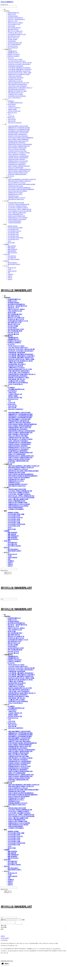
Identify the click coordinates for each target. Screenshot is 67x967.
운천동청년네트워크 (13, 16)
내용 (23, 919)
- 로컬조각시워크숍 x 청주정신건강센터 (18, 172)
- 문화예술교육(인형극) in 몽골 (15, 186)
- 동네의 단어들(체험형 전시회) (15, 214)
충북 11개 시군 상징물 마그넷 (15, 31)
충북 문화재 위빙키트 (13, 29)
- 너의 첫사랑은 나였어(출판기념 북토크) (18, 207)
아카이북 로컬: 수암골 (13, 236)
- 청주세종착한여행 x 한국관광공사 (16, 89)
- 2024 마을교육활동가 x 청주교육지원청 (18, 132)
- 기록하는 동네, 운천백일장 (15, 76)
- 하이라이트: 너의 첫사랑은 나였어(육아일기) (19, 64)
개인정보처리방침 (5, 938)
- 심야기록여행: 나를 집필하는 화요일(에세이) (19, 67)
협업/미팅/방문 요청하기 (14, 264)
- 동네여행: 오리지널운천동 (14, 79)
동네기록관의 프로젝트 (13, 259)
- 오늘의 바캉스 (11, 106)
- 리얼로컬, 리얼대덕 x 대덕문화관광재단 (18, 157)
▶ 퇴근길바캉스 (12, 104)
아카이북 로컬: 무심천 (13, 234)
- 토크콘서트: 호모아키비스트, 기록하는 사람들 (19, 72)
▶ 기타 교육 (11, 176)
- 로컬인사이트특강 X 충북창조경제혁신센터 (19, 166)
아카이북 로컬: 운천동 (13, 229)
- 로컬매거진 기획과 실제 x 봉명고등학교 (18, 136)
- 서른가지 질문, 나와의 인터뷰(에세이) (17, 86)
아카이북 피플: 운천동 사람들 (15, 227)
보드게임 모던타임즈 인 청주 (15, 42)
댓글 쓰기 (19, 923)
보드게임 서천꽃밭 (12, 39)
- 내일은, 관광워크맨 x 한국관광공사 (17, 154)
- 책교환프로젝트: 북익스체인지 (16, 77)
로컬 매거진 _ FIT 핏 (13, 21)
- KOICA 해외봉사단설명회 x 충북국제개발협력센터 (20, 137)
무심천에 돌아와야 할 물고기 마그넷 (17, 34)
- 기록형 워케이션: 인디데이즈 (15, 81)
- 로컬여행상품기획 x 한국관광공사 (16, 142)
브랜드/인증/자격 (12, 271)
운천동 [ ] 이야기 (12, 14)
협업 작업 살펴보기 (12, 262)
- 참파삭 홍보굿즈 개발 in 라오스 (16, 199)
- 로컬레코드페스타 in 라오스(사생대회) (17, 217)
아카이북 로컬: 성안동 (13, 239)
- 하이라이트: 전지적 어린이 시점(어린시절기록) (20, 62)
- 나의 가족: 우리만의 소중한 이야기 (16, 61)
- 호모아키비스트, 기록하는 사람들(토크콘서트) (19, 209)
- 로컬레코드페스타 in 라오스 (15, 194)
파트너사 (10, 279)
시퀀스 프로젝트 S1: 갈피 (14, 24)
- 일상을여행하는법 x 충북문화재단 (16, 164)
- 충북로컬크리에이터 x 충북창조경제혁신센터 (19, 169)
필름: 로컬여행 (11, 247)
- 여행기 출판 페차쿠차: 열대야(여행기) (17, 84)
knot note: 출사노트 (13, 47)
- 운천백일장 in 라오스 (13, 196)
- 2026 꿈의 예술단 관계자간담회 (16, 202)
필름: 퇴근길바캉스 (12, 252)
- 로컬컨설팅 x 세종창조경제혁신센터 (17, 174)
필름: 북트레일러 (12, 251)
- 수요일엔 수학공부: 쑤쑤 (14, 107)
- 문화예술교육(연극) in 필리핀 (15, 192)
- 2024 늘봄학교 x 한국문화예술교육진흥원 (18, 131)
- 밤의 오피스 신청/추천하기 (15, 122)
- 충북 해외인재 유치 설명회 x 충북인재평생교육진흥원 (21, 184)
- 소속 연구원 (11, 116)
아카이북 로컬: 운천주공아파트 (15, 237)
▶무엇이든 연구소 (12, 112)
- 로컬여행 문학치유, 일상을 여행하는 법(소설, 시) (20, 87)
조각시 (9, 241)
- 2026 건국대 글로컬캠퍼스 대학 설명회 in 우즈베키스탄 (22, 179)
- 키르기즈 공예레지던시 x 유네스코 (17, 182)
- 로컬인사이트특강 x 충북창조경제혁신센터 (19, 146)
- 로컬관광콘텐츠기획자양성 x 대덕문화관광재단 (20, 144)
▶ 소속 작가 (11, 57)
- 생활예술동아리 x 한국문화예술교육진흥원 (19, 127)
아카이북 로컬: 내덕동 (13, 232)
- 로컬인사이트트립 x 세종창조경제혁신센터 (19, 171)
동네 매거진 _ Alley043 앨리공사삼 (16, 19)
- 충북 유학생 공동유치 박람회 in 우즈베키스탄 (19, 181)
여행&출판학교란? (12, 51)
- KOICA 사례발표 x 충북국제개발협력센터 (18, 139)
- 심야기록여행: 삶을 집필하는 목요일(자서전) (19, 71)
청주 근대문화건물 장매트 (14, 44)
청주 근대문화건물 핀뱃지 (14, 27)
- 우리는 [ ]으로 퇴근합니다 (14, 97)
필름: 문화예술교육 (12, 249)
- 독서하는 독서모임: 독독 (14, 111)
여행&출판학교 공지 (13, 52)
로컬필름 (6, 244)
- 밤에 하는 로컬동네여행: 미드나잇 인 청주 (18, 82)
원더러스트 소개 (12, 267)
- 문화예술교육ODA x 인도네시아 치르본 (18, 161)
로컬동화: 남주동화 (12, 226)
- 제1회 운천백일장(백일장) (14, 221)
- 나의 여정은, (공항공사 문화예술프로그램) (18, 204)
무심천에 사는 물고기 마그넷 (15, 32)
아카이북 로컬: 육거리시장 (14, 231)
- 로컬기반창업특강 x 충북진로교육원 (17, 147)
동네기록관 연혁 (12, 257)
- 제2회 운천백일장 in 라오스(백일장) (17, 219)
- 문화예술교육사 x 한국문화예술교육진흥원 (19, 129)
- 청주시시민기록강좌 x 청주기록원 (16, 149)
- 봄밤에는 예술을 (12, 109)
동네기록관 (7, 254)
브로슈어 (10, 276)
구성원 (9, 269)
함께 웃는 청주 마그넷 (13, 37)
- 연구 (9, 114)
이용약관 (3, 936)
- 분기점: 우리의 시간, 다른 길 (15, 59)
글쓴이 (3, 919)
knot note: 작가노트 (13, 46)
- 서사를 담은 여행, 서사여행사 (15, 94)
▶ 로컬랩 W (11, 101)
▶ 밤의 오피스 (11, 117)
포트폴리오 (10, 274)
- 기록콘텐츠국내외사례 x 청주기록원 (17, 151)
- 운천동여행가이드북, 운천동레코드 (17, 96)
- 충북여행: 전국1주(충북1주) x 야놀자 (17, 91)
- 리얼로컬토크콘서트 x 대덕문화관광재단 (18, 156)
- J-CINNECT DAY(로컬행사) (14, 222)
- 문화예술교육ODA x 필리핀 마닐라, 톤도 (18, 141)
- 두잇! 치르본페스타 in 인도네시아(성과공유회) (19, 211)
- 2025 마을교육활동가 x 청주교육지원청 (18, 126)
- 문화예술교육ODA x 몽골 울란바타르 (17, 134)
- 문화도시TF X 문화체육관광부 (15, 167)
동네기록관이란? (12, 256)
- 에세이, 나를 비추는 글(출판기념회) (17, 212)
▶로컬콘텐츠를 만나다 (13, 12)
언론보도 (10, 277)
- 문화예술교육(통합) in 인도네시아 (16, 197)
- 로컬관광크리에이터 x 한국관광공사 (17, 162)
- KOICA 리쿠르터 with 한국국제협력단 (17, 191)
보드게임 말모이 (12, 41)
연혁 (9, 272)
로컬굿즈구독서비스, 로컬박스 (15, 22)
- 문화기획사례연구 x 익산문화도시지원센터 (19, 152)
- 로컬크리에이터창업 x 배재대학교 (16, 159)
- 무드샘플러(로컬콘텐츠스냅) (15, 102)
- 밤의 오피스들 (11, 121)
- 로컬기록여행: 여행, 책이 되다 (15, 92)
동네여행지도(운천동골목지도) (15, 17)
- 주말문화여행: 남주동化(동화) (15, 66)
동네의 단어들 (11, 26)
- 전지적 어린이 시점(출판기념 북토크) (17, 206)
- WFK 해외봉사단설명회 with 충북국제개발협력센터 (21, 189)
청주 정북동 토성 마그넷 (14, 36)
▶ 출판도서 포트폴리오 (14, 56)
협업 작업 (6, 261)
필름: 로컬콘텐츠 (12, 246)
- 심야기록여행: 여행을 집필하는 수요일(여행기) (20, 69)
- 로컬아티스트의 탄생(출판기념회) (16, 216)
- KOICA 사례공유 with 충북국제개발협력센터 (19, 187)
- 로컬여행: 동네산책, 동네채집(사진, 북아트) (19, 74)
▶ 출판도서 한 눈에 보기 (14, 54)
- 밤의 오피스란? (12, 119)
